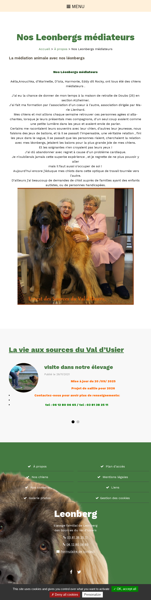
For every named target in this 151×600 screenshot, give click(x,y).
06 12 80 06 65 (77, 544)
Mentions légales (115, 477)
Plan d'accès (115, 466)
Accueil (44, 49)
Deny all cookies (66, 594)
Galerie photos (40, 498)
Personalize (92, 594)
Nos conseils (39, 487)
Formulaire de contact (78, 551)
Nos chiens (40, 477)
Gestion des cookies (115, 498)
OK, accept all (126, 589)
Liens (115, 487)
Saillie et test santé (87, 367)
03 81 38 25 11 (77, 537)
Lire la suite (40, 414)
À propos (60, 49)
